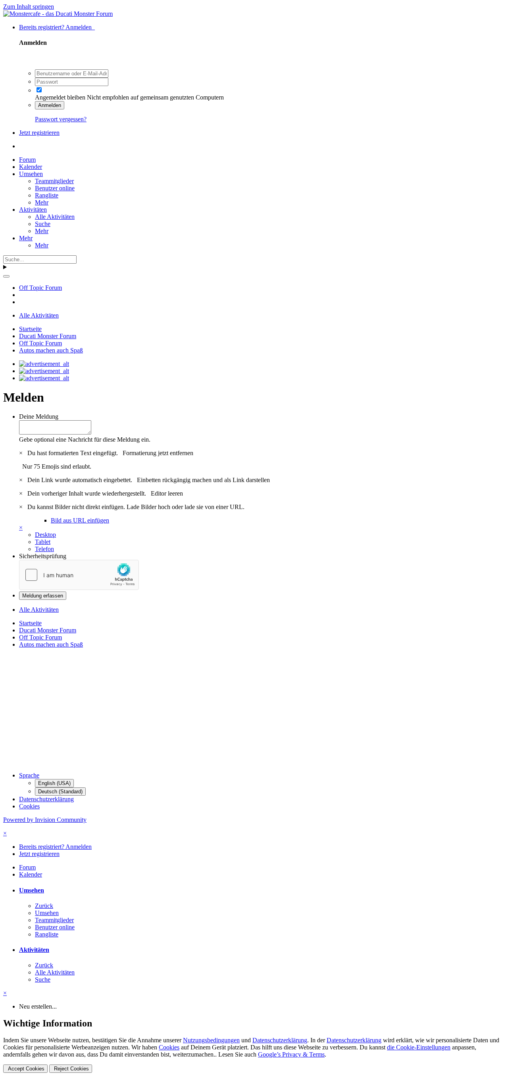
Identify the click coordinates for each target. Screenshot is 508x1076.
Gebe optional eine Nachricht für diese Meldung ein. (84, 439)
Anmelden (49, 105)
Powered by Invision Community (45, 819)
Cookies (29, 806)
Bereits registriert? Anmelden (57, 27)
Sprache (29, 775)
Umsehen (31, 173)
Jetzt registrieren (39, 132)
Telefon (44, 549)
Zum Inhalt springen (28, 6)
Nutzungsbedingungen (211, 1040)
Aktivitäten (33, 209)
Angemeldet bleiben (60, 97)
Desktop (45, 534)
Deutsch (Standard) (60, 792)
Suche (42, 223)
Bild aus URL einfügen (80, 520)
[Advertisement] (241, 710)
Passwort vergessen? (61, 119)
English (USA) (54, 783)
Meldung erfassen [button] (42, 596)
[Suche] (6, 276)
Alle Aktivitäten (55, 216)
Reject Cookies (70, 1069)
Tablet (42, 541)
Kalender (30, 166)
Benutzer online (55, 188)
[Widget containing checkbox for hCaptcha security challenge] (79, 575)
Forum (27, 159)
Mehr (41, 202)
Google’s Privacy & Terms (291, 1054)
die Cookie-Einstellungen (418, 1047)
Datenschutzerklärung (46, 799)
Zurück (44, 905)
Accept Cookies (25, 1069)
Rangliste (46, 195)
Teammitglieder (54, 181)
